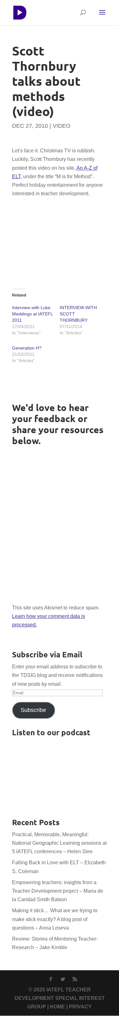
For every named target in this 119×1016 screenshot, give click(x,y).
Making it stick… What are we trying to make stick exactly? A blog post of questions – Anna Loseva (54, 919)
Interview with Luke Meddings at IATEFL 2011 (32, 314)
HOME (57, 1006)
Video (61, 126)
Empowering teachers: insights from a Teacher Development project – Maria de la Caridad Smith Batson (57, 891)
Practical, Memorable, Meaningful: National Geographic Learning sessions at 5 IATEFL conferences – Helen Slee (59, 843)
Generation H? (27, 347)
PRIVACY (80, 1006)
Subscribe (33, 710)
